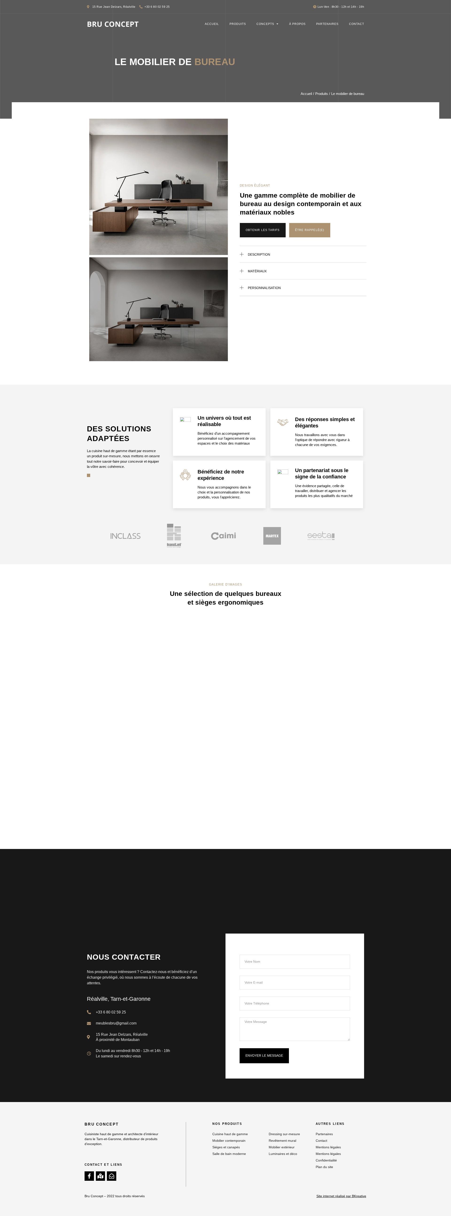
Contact (356, 24)
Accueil (212, 24)
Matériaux (257, 271)
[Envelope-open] (111, 1176)
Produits (237, 24)
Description (259, 254)
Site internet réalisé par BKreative (341, 1196)
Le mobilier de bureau (347, 94)
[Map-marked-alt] (100, 1176)
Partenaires (327, 24)
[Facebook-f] (89, 1176)
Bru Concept (102, 1124)
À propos (297, 24)
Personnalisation (264, 288)
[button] (303, 254)
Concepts (265, 24)
